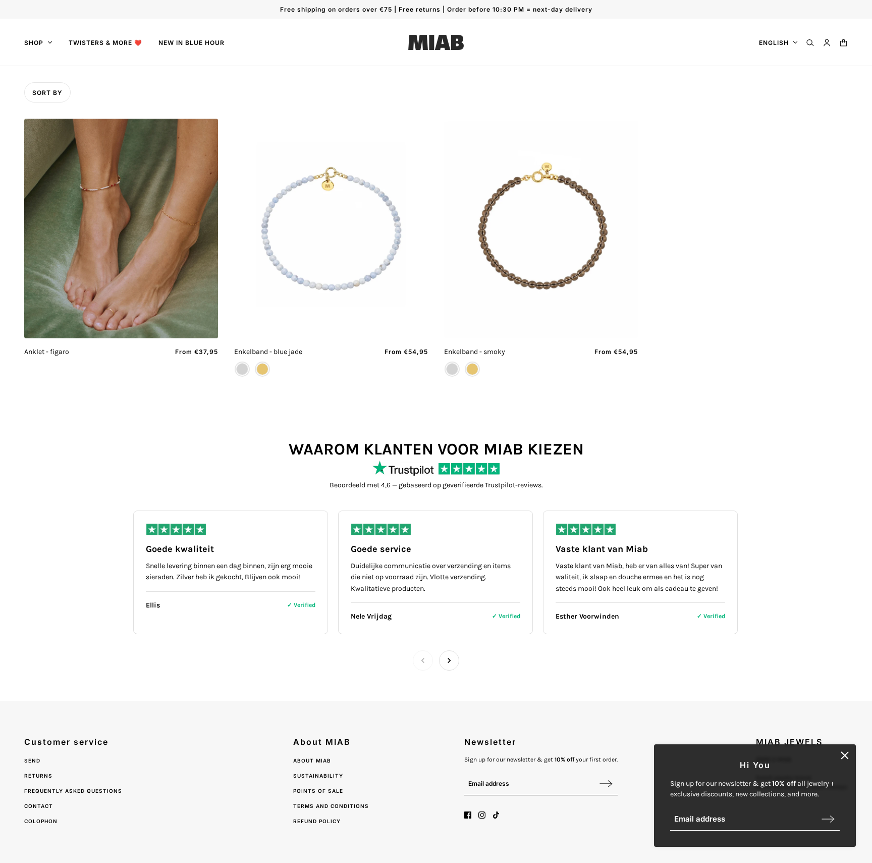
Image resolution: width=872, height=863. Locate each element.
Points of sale (318, 791)
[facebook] (467, 815)
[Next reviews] (449, 660)
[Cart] (843, 42)
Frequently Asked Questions (73, 791)
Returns (38, 776)
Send (32, 760)
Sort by (47, 92)
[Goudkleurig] (262, 369)
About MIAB (312, 760)
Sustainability (318, 776)
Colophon (41, 821)
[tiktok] (496, 815)
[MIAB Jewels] (436, 42)
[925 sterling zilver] (242, 369)
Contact (38, 806)
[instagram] (481, 815)
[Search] (810, 42)
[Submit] (828, 819)
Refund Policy (317, 821)
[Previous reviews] (423, 660)
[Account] (827, 42)
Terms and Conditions (331, 806)
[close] (845, 755)
